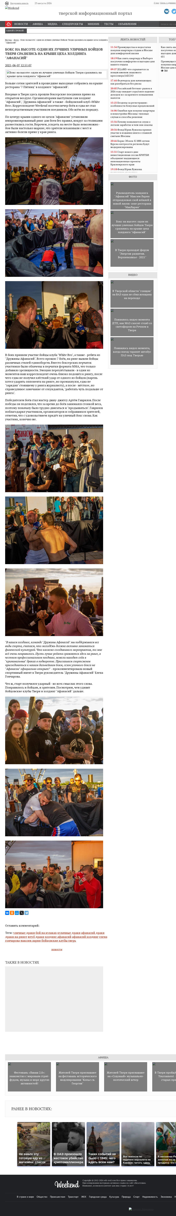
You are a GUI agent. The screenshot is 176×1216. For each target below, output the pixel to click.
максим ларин (30, 940)
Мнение (93, 24)
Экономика (166, 1197)
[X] (22, 913)
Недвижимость (150, 1197)
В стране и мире (25, 1197)
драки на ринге (16, 937)
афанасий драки (92, 933)
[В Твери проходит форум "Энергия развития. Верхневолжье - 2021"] (132, 266)
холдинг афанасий (58, 937)
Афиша (37, 24)
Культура (114, 1197)
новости (56, 949)
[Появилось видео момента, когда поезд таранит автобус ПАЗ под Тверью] (132, 364)
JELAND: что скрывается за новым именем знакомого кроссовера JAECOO (130, 72)
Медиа (52, 24)
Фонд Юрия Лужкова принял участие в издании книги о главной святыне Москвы (131, 132)
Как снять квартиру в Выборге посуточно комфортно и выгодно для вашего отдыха (133, 61)
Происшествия (57, 1197)
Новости (21, 24)
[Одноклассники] (12, 913)
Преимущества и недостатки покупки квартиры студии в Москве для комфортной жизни (132, 50)
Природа (126, 1197)
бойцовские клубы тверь (58, 940)
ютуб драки (36, 937)
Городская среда (98, 1197)
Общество (42, 1197)
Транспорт (73, 1197)
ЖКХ (83, 1197)
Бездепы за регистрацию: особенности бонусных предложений (132, 104)
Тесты (108, 24)
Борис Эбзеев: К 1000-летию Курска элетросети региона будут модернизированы (130, 144)
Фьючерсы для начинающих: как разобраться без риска (131, 82)
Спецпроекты (72, 24)
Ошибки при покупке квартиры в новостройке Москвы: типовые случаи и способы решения (133, 113)
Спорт (136, 1197)
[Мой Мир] (17, 913)
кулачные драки (68, 933)
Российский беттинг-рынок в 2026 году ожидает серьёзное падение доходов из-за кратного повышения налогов (132, 93)
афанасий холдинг (85, 937)
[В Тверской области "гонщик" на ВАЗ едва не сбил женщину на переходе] (132, 306)
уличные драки (24, 933)
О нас (156, 3)
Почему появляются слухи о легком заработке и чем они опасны (132, 123)
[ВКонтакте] (7, 913)
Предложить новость (19, 3)
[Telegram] (26, 913)
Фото (16, 40)
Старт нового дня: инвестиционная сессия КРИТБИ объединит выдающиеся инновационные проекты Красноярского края (130, 158)
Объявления (127, 24)
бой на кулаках (46, 933)
